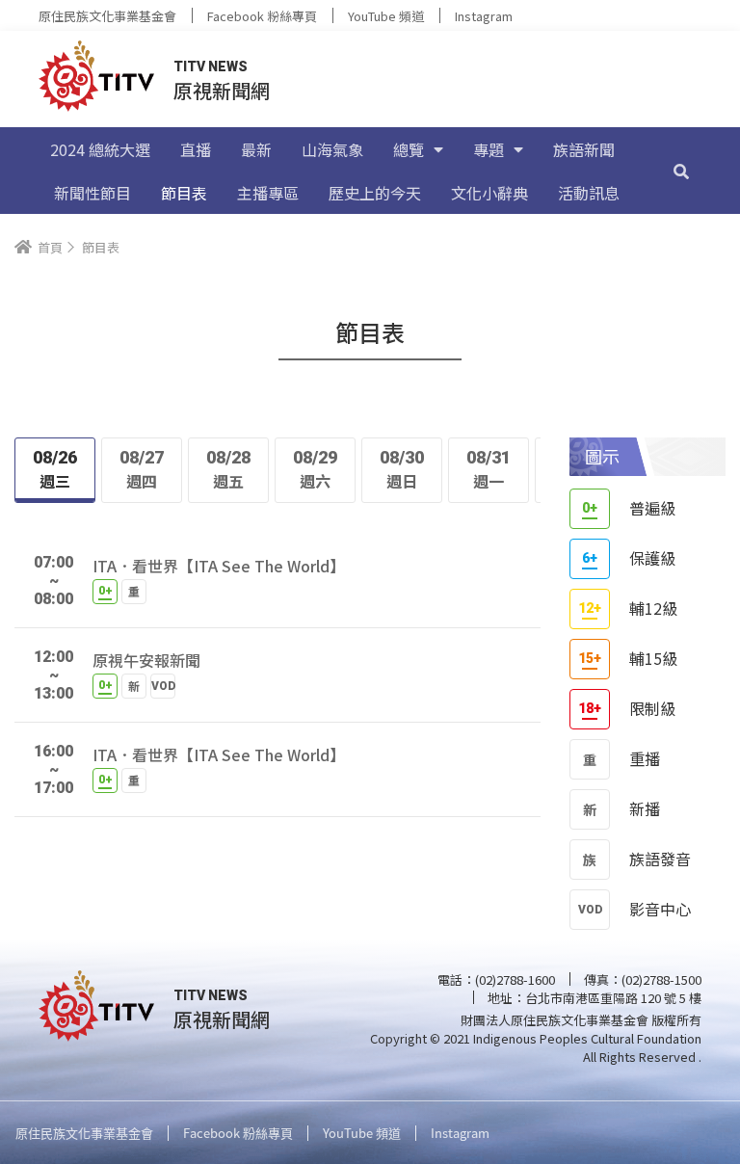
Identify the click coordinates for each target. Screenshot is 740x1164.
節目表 (184, 192)
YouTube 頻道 (386, 16)
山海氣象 (332, 149)
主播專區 (268, 192)
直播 (195, 149)
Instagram (484, 16)
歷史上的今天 (375, 192)
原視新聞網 (221, 90)
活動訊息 (589, 192)
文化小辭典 (489, 192)
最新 (256, 149)
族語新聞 (584, 149)
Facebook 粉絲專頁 (262, 16)
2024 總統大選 (100, 149)
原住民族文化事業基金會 (107, 16)
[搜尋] (681, 170)
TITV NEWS (210, 66)
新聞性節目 (92, 192)
